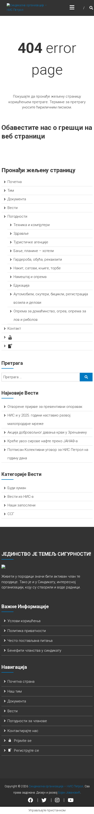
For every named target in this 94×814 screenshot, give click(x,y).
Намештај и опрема (30, 277)
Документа (16, 199)
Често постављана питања (30, 640)
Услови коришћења (23, 621)
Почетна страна (20, 681)
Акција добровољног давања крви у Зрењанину (47, 432)
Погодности (17, 216)
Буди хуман (16, 488)
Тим (10, 190)
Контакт (14, 328)
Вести (12, 208)
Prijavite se (23, 740)
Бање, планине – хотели (33, 251)
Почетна (14, 182)
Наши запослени (21, 505)
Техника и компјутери (31, 225)
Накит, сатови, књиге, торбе (37, 268)
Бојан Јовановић (69, 792)
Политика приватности (26, 631)
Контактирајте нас (22, 731)
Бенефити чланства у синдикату (34, 650)
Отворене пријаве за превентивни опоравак (44, 406)
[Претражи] (86, 377)
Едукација (21, 285)
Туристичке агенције (30, 242)
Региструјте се (26, 750)
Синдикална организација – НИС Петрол (56, 786)
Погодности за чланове (27, 721)
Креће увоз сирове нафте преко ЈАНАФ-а (42, 441)
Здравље (21, 233)
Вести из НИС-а (20, 496)
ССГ (10, 514)
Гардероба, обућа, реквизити (37, 259)
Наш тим (14, 691)
